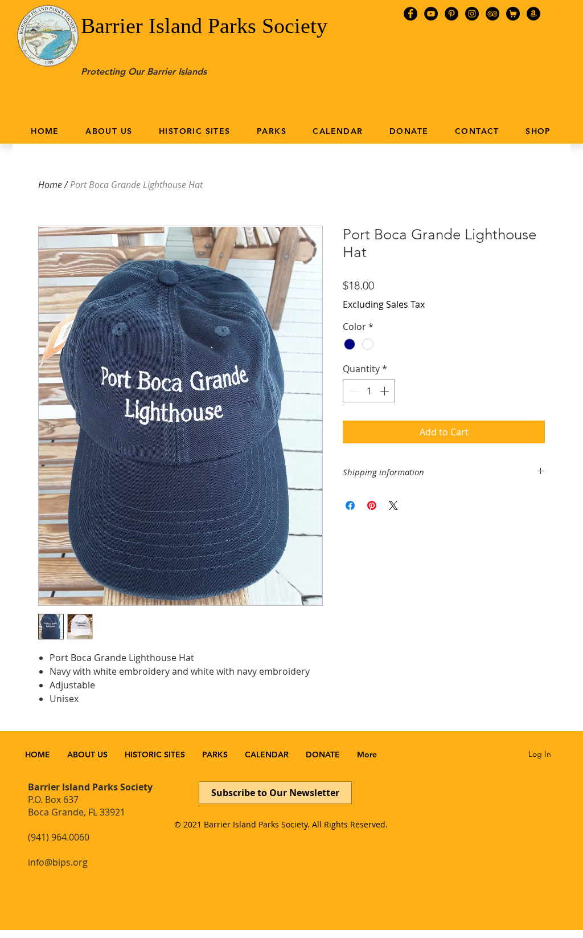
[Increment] (385, 391)
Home (50, 184)
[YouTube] (431, 14)
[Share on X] (393, 505)
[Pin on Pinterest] (372, 505)
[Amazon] (533, 14)
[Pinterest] (451, 14)
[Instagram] (472, 14)
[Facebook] (410, 14)
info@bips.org (58, 862)
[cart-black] (513, 14)
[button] (109, 131)
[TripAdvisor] (492, 14)
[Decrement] (352, 391)
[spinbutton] (368, 391)
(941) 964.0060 (58, 837)
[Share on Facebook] (350, 505)
